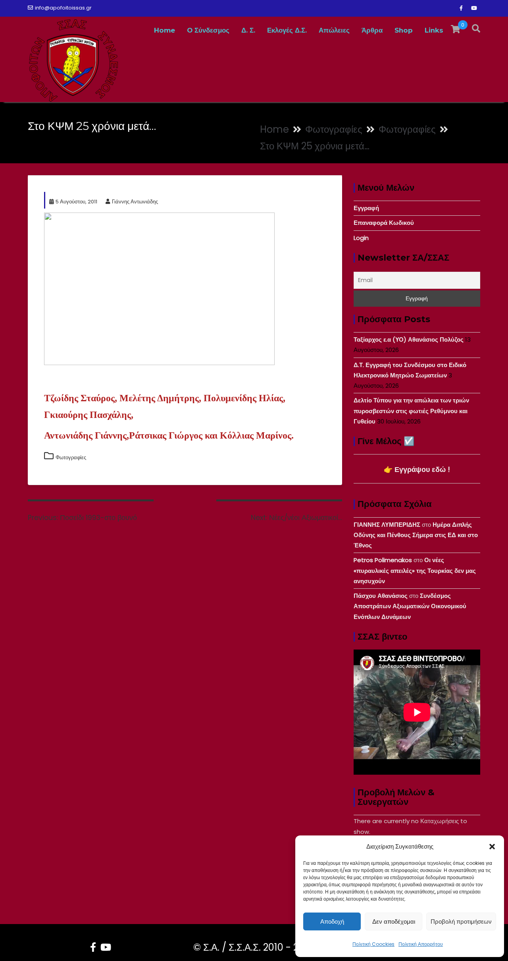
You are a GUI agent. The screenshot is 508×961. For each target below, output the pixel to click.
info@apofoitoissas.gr (63, 8)
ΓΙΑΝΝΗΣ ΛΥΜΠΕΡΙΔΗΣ (387, 524)
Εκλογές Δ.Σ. (287, 30)
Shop (403, 30)
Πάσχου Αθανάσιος (381, 596)
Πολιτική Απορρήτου (420, 944)
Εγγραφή (366, 208)
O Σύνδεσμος (208, 30)
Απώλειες (334, 30)
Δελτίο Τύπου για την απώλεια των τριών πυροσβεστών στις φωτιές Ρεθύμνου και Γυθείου (411, 410)
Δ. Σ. (248, 30)
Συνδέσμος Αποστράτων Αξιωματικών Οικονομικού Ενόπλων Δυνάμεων (410, 606)
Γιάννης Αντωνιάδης (135, 201)
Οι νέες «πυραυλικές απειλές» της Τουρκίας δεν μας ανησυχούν (415, 570)
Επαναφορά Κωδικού (384, 222)
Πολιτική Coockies (373, 944)
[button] (492, 847)
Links (434, 30)
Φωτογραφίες (71, 457)
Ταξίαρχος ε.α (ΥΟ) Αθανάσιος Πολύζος (409, 339)
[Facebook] (461, 8)
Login (361, 238)
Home (164, 30)
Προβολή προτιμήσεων (461, 921)
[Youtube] (474, 8)
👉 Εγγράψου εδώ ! (417, 469)
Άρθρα (372, 30)
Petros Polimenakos (383, 560)
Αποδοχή (332, 921)
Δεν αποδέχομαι (393, 921)
